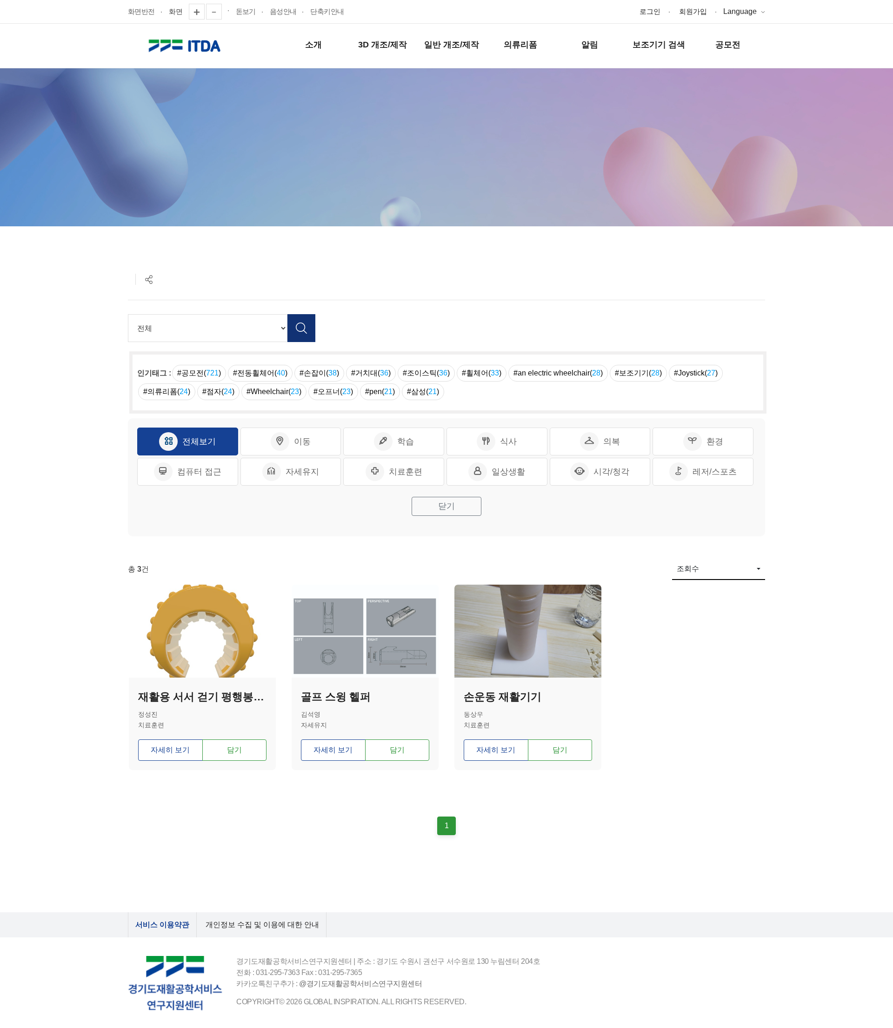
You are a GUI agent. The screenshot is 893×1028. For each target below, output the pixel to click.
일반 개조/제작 (451, 44)
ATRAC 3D (186, 46)
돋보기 (246, 11)
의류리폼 (520, 44)
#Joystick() (696, 373)
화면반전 (141, 11)
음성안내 (283, 11)
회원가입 (693, 11)
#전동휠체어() (260, 373)
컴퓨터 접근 (199, 471)
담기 (234, 750)
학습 (405, 441)
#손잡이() (319, 373)
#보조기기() (638, 373)
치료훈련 (405, 471)
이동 (302, 441)
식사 (508, 441)
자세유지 (302, 471)
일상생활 (508, 471)
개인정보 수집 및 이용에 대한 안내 (262, 925)
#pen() (380, 391)
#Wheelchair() (274, 391)
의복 (611, 441)
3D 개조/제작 (382, 44)
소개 (313, 44)
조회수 (688, 569)
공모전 (727, 44)
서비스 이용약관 (162, 925)
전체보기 (199, 441)
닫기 (446, 506)
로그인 (650, 11)
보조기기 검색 (659, 44)
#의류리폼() (166, 391)
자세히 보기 (170, 750)
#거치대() (371, 373)
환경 (714, 441)
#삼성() (423, 391)
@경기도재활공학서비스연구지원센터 (360, 984)
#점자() (218, 391)
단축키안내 (327, 11)
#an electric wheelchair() (558, 373)
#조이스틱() (426, 373)
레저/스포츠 (715, 471)
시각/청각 (611, 471)
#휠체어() (481, 373)
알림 (589, 44)
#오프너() (333, 391)
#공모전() (199, 373)
